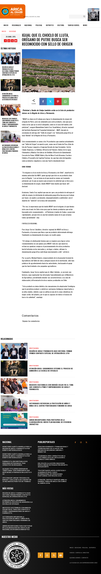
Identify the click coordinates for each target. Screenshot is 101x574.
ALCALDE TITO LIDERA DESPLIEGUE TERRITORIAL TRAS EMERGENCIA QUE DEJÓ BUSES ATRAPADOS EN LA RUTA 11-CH (17, 471)
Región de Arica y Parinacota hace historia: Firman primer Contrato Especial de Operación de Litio (93, 15)
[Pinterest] (58, 101)
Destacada (34, 348)
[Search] (84, 17)
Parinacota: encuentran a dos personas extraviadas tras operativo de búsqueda (15, 463)
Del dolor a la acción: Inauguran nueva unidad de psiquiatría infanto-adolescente (53, 465)
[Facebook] (5, 40)
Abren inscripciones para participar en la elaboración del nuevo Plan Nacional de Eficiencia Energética (50, 422)
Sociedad (12, 31)
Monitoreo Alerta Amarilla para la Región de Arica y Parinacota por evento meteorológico (17, 448)
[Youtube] (15, 40)
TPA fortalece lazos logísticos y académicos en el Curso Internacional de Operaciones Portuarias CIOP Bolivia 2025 (52, 473)
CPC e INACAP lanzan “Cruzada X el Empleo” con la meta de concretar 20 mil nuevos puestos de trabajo (16, 479)
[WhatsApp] (65, 101)
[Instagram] (8, 40)
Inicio (4, 31)
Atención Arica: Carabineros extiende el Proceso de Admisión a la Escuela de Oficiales (10, 97)
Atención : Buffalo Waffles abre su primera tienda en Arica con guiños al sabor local (52, 481)
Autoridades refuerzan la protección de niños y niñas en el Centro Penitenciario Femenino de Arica (10, 149)
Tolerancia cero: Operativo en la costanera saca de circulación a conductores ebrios (51, 457)
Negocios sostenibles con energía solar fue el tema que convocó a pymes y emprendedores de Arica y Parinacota (10, 122)
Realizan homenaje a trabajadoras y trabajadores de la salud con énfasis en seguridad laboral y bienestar (53, 449)
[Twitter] (12, 40)
